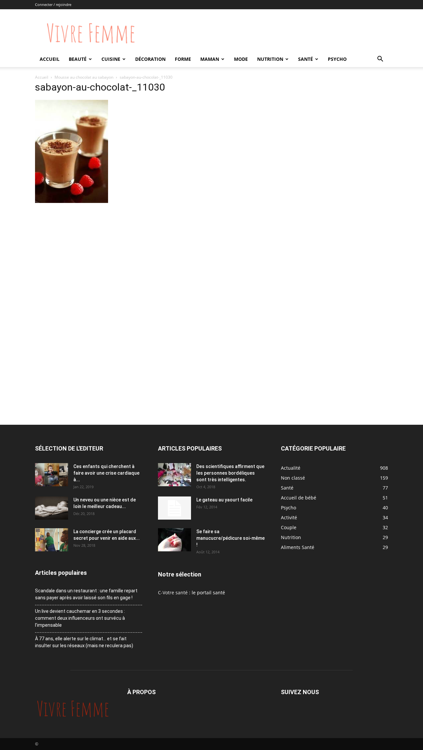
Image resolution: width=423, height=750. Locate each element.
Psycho (337, 59)
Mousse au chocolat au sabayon (84, 77)
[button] (380, 60)
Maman (209, 59)
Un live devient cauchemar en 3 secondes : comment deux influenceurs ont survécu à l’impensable (80, 618)
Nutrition (270, 59)
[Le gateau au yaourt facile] (174, 508)
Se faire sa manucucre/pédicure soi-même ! (230, 538)
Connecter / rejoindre (53, 4)
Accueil (49, 59)
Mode (241, 59)
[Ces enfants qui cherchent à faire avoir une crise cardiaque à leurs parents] (51, 474)
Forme (183, 59)
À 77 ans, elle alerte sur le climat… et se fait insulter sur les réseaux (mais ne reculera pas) (84, 642)
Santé (305, 59)
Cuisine (110, 59)
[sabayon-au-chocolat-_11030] (71, 201)
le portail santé (208, 592)
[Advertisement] (150, 254)
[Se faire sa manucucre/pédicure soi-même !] (174, 539)
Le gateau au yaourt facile (224, 499)
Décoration (150, 59)
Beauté (78, 59)
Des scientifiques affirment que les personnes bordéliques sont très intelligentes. (230, 473)
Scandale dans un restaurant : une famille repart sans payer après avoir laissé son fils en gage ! (86, 594)
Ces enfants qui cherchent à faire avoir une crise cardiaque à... (106, 473)
